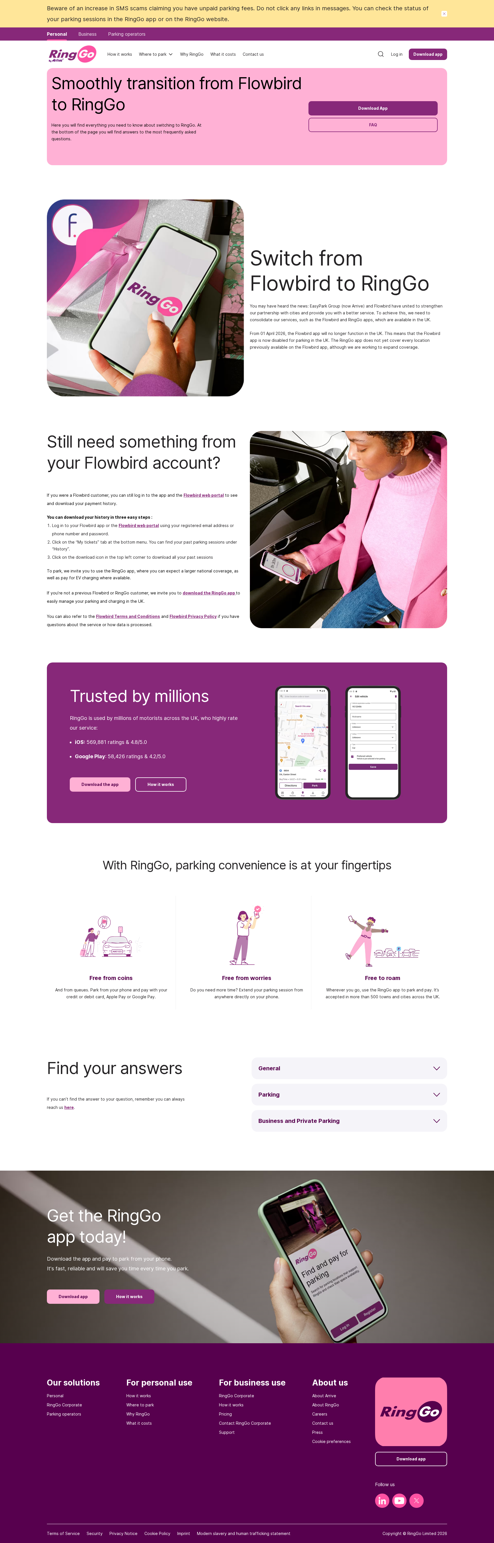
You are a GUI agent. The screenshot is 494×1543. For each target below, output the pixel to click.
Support (227, 1432)
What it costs (139, 1423)
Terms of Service (63, 1533)
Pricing (225, 1414)
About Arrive (324, 1395)
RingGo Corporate (64, 1404)
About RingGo (325, 1404)
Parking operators (64, 1414)
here (69, 1107)
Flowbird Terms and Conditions (128, 616)
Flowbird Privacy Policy (193, 616)
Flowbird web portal (204, 495)
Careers (319, 1414)
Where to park (152, 54)
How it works (138, 1395)
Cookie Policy (157, 1533)
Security (95, 1533)
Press (317, 1432)
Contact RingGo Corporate (245, 1423)
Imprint (183, 1533)
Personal (55, 1395)
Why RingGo (138, 1414)
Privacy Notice (123, 1533)
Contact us (322, 1423)
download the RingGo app (209, 592)
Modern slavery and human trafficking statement (243, 1533)
